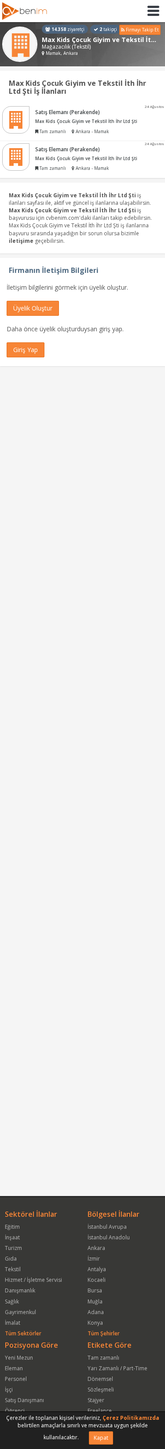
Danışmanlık (20, 1290)
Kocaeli (97, 1280)
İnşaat (12, 1237)
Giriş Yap (25, 349)
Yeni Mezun (19, 1357)
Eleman (14, 1368)
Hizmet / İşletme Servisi (33, 1280)
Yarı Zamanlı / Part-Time (117, 1368)
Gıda (11, 1258)
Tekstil (13, 1269)
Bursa (95, 1290)
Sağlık (12, 1301)
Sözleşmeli (101, 1389)
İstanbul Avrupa (107, 1226)
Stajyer (96, 1400)
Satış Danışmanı (24, 1400)
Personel (16, 1379)
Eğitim (12, 1226)
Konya (95, 1322)
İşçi (9, 1389)
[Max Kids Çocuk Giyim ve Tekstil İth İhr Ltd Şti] (19, 44)
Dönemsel (100, 1379)
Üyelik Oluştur (32, 308)
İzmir (94, 1258)
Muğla (95, 1301)
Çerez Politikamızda (131, 1418)
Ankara (96, 1248)
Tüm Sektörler (23, 1333)
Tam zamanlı (103, 1357)
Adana (96, 1312)
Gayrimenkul (20, 1312)
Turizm (13, 1248)
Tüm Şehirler (104, 1333)
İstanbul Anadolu (109, 1237)
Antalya (97, 1269)
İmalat (12, 1322)
